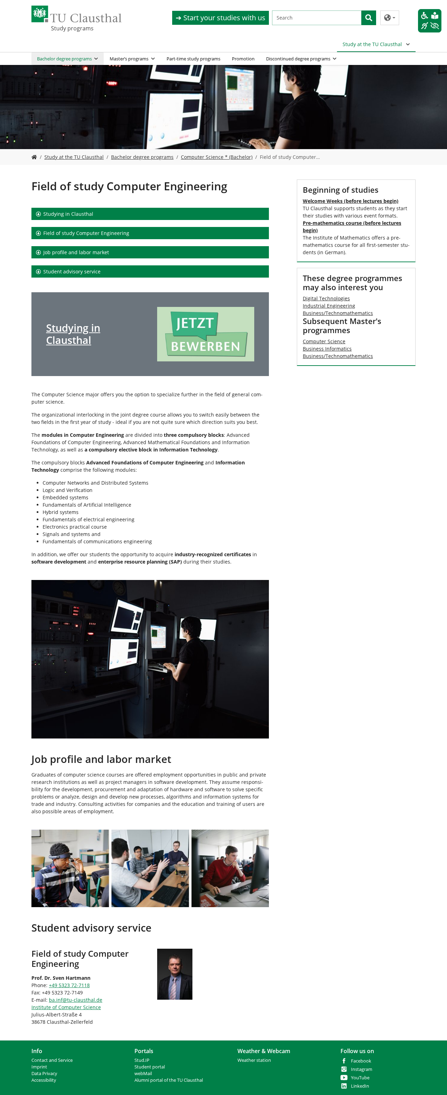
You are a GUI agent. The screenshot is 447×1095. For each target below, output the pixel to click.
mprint (40, 1067)
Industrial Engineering (329, 305)
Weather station (254, 1060)
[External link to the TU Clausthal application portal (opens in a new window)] (205, 334)
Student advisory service (72, 271)
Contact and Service (52, 1060)
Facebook (361, 1061)
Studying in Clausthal (68, 214)
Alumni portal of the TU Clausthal (168, 1080)
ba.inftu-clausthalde (75, 1000)
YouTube (360, 1078)
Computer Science (324, 341)
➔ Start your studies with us (220, 17)
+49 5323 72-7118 (69, 985)
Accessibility (43, 1080)
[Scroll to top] (432, 1080)
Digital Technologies (326, 298)
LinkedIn (360, 1086)
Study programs (72, 28)
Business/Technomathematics (338, 313)
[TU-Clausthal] (76, 14)
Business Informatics (327, 348)
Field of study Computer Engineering (86, 233)
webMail (143, 1073)
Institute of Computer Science (66, 1007)
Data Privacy (44, 1073)
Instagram (361, 1069)
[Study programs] (34, 157)
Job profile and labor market (76, 252)
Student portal (149, 1067)
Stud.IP (141, 1060)
